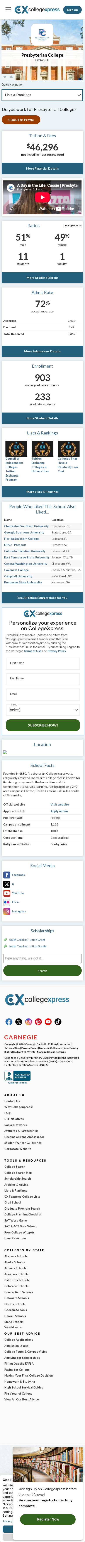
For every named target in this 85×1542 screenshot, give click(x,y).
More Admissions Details (42, 351)
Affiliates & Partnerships (21, 1131)
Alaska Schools (14, 1262)
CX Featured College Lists (22, 1196)
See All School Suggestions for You (42, 597)
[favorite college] (5, 77)
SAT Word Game (15, 1220)
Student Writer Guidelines (23, 1142)
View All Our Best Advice (21, 1399)
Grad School (12, 1202)
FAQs (8, 1113)
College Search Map (18, 1172)
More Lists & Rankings (42, 492)
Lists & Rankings (15, 1190)
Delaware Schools (16, 1298)
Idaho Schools (14, 1322)
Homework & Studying (19, 1381)
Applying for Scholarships (22, 1357)
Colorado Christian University (25, 551)
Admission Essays (16, 1345)
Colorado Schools (16, 1286)
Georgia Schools (15, 1310)
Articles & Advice (16, 1184)
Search (42, 970)
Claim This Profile (21, 120)
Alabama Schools (15, 1256)
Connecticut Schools (18, 1292)
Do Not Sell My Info (24, 1051)
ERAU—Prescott (15, 544)
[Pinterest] (38, 1024)
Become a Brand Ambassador (24, 1137)
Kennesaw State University (23, 582)
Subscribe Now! (43, 725)
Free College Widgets (19, 1232)
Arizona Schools (15, 1268)
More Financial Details (42, 168)
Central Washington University (25, 563)
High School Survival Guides (23, 1387)
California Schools (16, 1280)
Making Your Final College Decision (28, 1375)
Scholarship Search (17, 1178)
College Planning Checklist (22, 1214)
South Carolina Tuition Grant (27, 939)
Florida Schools (15, 1304)
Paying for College (17, 1369)
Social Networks (15, 1125)
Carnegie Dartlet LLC (37, 1043)
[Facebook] (9, 1024)
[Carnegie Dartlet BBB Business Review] (17, 1083)
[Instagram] (28, 1024)
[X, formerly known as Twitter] (18, 1024)
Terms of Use (32, 651)
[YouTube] (48, 1024)
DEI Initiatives (14, 1119)
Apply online (59, 811)
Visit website (60, 804)
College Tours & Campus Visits (25, 1351)
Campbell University (18, 576)
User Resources (15, 1238)
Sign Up (72, 10)
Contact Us (12, 1101)
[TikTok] (58, 1024)
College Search (14, 1166)
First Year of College (18, 1393)
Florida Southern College (21, 538)
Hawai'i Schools (15, 1316)
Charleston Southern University (26, 526)
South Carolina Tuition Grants (27, 946)
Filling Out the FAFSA (19, 1363)
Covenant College (16, 570)
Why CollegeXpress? (18, 1107)
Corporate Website (17, 1149)
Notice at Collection (50, 1047)
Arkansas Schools (16, 1274)
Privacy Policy (57, 651)
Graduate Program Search (22, 1208)
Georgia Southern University (24, 532)
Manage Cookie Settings (51, 1051)
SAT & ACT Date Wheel (20, 1226)
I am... (14, 704)
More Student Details (42, 277)
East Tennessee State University (26, 557)
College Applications (18, 1339)
